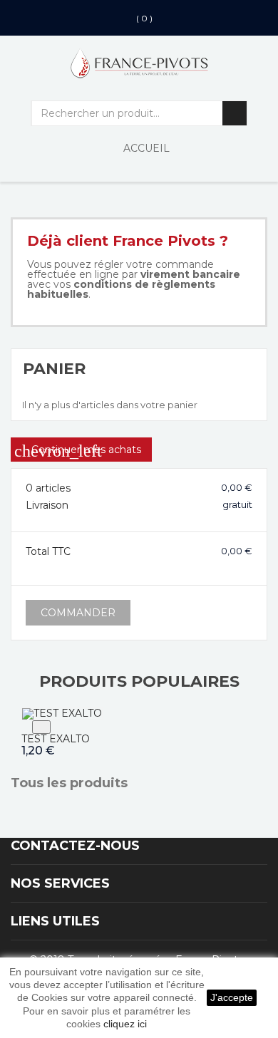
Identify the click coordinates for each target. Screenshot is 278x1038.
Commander (78, 612)
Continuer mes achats (77, 451)
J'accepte (231, 997)
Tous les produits (76, 783)
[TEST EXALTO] (62, 712)
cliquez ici (125, 1023)
